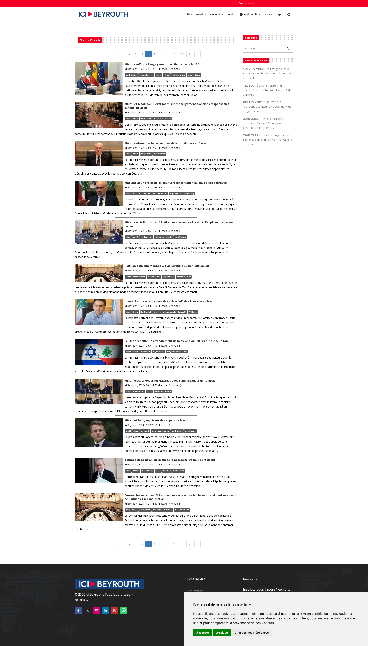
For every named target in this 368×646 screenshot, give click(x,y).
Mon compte (247, 3)
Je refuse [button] (222, 632)
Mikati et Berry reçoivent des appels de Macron (157, 420)
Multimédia (251, 14)
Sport (281, 14)
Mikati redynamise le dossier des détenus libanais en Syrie (165, 143)
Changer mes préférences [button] (252, 632)
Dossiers (232, 14)
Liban (189, 14)
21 (190, 54)
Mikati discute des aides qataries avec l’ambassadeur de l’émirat (170, 380)
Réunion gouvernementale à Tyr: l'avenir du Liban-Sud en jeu (167, 266)
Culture (268, 14)
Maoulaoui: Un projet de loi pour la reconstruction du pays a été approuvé (176, 183)
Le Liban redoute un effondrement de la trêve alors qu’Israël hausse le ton (176, 341)
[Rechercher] (287, 48)
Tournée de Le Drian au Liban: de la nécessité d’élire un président (170, 460)
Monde (200, 14)
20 (182, 54)
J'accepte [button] (202, 632)
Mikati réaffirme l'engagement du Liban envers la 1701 (162, 64)
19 (174, 54)
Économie (215, 14)
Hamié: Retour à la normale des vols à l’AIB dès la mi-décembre (168, 301)
